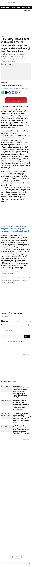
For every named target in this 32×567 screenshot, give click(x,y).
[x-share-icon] (6, 93)
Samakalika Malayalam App (17, 280)
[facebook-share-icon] (9, 93)
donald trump (5, 313)
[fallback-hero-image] (7, 388)
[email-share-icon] (16, 93)
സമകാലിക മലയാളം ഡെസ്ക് (11, 85)
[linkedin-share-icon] (13, 93)
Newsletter (14, 272)
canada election (21, 313)
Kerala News (16, 7)
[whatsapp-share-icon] (2, 93)
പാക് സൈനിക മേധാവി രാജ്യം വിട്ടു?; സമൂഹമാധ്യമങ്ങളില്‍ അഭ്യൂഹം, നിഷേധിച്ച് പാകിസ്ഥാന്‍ (15, 229)
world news (13, 313)
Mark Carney (5, 316)
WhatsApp (28, 277)
